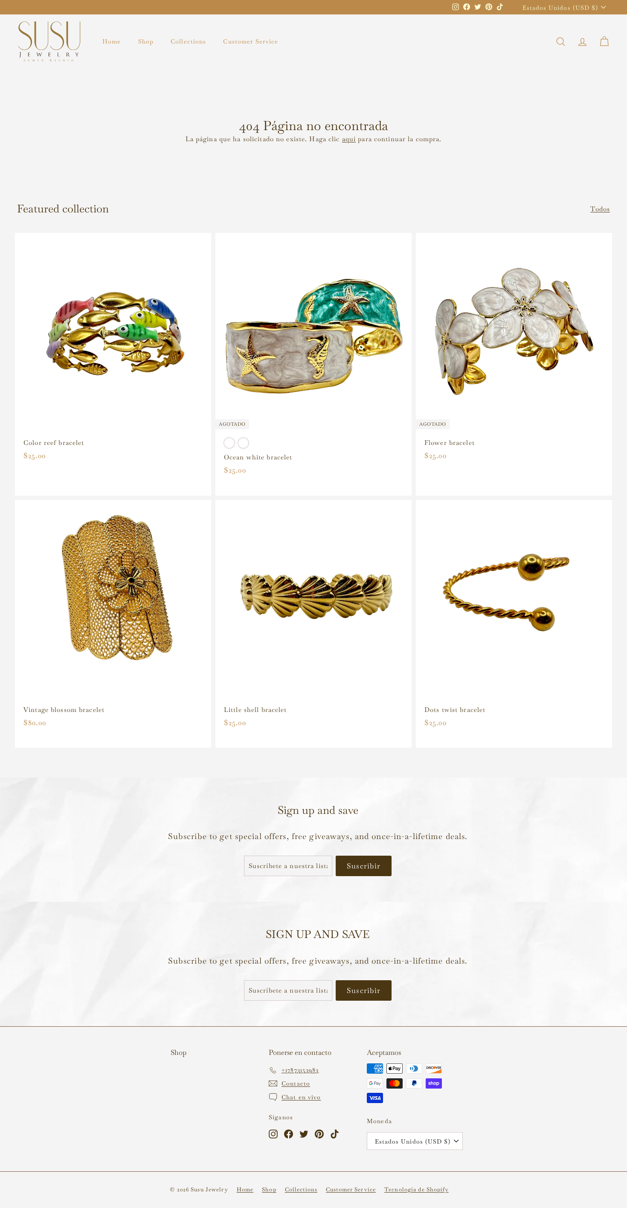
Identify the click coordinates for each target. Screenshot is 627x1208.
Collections (188, 41)
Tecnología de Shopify (416, 1189)
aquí (349, 139)
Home (111, 41)
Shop (146, 41)
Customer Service (250, 41)
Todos (600, 209)
